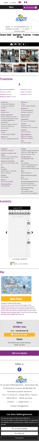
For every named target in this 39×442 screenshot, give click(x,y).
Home (8, 27)
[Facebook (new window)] (19, 369)
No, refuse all (19, 433)
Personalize (19, 438)
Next (31, 231)
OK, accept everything (19, 429)
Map (23, 44)
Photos (11, 44)
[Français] (25, 2)
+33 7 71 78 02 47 (10, 395)
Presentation (15, 44)
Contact (27, 44)
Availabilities (19, 44)
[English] (20, 2)
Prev (6, 231)
